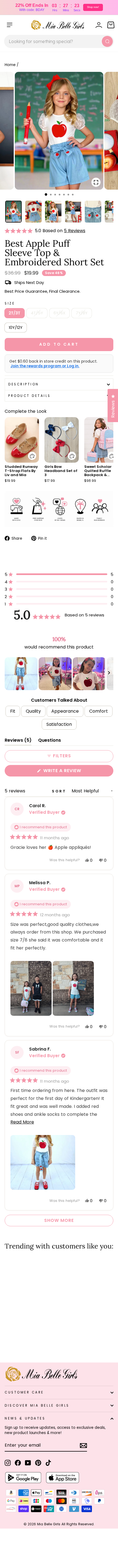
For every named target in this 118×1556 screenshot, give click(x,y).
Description (23, 384)
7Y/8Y (82, 313)
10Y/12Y (16, 327)
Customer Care (24, 1392)
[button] (20, 230)
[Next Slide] (109, 673)
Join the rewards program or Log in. (44, 366)
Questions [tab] (49, 741)
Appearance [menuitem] (65, 711)
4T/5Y (37, 313)
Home (10, 64)
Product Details (29, 396)
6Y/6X (59, 313)
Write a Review (73, 771)
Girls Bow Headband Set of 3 (60, 470)
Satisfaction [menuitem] (59, 724)
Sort (60, 791)
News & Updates (25, 1418)
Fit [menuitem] (12, 711)
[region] (59, 673)
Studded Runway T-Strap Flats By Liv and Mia (21, 470)
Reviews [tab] (18, 741)
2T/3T (14, 313)
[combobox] (59, 41)
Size (10, 303)
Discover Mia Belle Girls (37, 1405)
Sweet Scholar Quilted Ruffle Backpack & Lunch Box (98, 473)
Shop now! (93, 7)
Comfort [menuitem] (98, 711)
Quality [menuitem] (33, 711)
